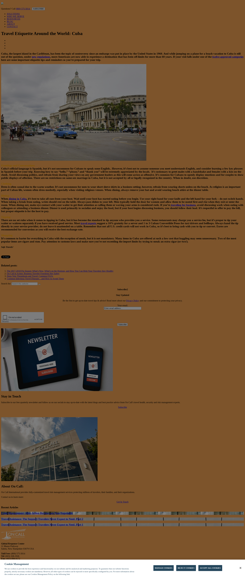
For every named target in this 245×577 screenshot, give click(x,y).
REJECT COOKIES (186, 568)
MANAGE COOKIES (163, 568)
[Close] (240, 568)
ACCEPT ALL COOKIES (210, 568)
